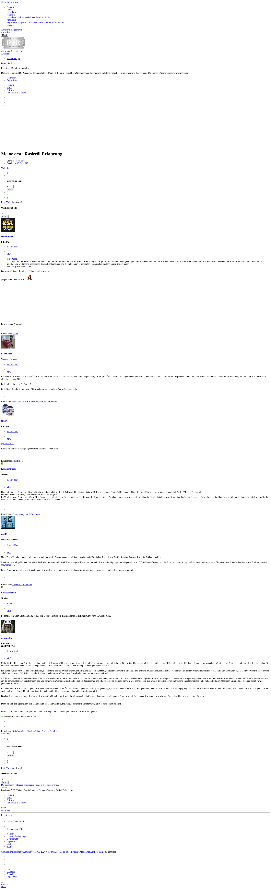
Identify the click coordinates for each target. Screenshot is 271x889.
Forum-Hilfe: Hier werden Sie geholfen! (19, 711)
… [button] (8, 175)
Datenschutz (12, 839)
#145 (9, 552)
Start (9, 844)
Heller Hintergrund (15, 821)
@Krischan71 (7, 443)
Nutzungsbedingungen (17, 836)
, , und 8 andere (34, 731)
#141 (9, 254)
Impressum (12, 841)
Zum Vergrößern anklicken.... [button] (20, 266)
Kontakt (10, 834)
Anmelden (5, 810)
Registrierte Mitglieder (17, 22)
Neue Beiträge (13, 12)
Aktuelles (11, 15)
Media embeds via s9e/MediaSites (75, 852)
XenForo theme (97, 852)
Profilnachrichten (27, 17)
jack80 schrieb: (13, 259)
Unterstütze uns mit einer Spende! (82, 711)
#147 (9, 658)
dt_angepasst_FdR (15, 829)
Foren (9, 9)
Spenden (11, 25)
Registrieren (6, 815)
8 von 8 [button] (19, 202)
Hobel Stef (19, 161)
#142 (9, 372)
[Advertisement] (86, 128)
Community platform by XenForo (29, 852)
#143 (9, 439)
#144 (9, 487)
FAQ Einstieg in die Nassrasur (52, 711)
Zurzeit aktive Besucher (37, 22)
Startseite (11, 7)
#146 (9, 611)
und (26, 514)
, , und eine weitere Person (34, 401)
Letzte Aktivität (43, 17)
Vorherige (5, 168)
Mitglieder (11, 20)
